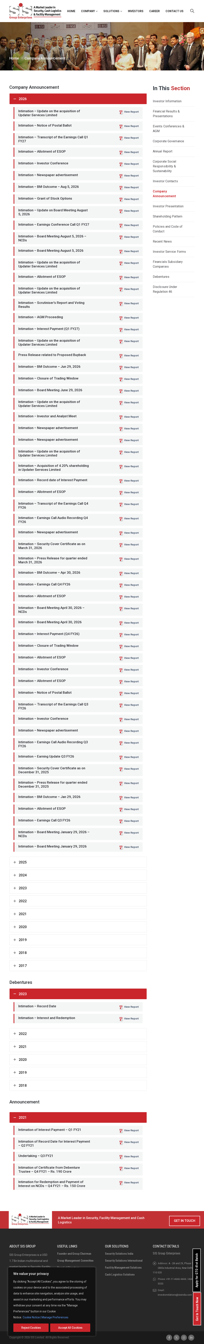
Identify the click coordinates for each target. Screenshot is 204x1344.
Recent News (162, 241)
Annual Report (162, 151)
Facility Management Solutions (123, 1267)
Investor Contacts (165, 181)
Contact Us (174, 11)
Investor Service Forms (169, 252)
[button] (192, 11)
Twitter (176, 1338)
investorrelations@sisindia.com (175, 1294)
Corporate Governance (168, 141)
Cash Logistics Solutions (120, 1274)
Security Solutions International (124, 1260)
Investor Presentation (168, 206)
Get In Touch (184, 1221)
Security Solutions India (119, 1253)
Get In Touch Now (197, 1309)
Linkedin (191, 1338)
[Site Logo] (35, 11)
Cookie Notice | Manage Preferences (45, 1317)
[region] (52, 1301)
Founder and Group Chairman (74, 1253)
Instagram (184, 1338)
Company (88, 11)
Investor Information (167, 101)
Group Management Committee (75, 1260)
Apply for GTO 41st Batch (197, 1270)
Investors (135, 11)
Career (154, 11)
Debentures (161, 277)
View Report (131, 111)
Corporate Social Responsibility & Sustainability (164, 166)
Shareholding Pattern (167, 216)
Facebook (169, 1338)
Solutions (111, 11)
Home (71, 11)
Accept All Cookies (70, 1327)
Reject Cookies (31, 1327)
